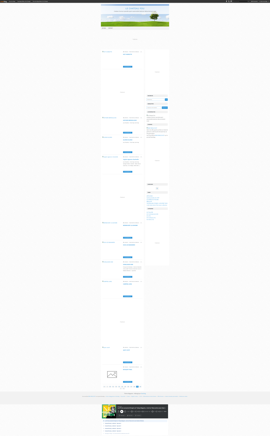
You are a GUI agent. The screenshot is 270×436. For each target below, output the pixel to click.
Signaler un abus (134, 396)
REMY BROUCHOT (159, 135)
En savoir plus (127, 66)
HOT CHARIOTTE (127, 54)
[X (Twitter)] (229, 1)
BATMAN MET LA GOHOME (130, 225)
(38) (150, 212)
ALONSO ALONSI (127, 140)
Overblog (143, 393)
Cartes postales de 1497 (153, 198)
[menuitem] (104, 28)
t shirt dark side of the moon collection (157, 205)
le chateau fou (135, 8)
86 (128, 386)
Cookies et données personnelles (171, 396)
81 (113, 386)
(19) (148, 216)
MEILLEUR (149, 201)
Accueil (104, 28)
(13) (150, 219)
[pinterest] (231, 1)
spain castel (126, 350)
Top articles (123, 396)
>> (123, 388)
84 (122, 386)
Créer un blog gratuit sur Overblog (112, 396)
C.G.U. (141, 396)
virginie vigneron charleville (131, 159)
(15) (151, 217)
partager (131, 415)
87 (131, 386)
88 (134, 386)
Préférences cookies (183, 396)
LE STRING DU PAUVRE (153, 199)
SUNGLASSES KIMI (128, 264)
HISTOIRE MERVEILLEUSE (130, 120)
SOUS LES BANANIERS (129, 245)
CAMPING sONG (127, 284)
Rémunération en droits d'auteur (150, 396)
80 (110, 386)
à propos (139, 415)
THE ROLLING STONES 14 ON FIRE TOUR (157, 203)
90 (140, 386)
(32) (152, 214)
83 (119, 386)
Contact (110, 28)
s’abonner (122, 415)
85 (125, 386)
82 (116, 386)
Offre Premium (161, 396)
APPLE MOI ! (150, 196)
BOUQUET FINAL (127, 369)
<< (104, 386)
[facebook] (226, 1)
